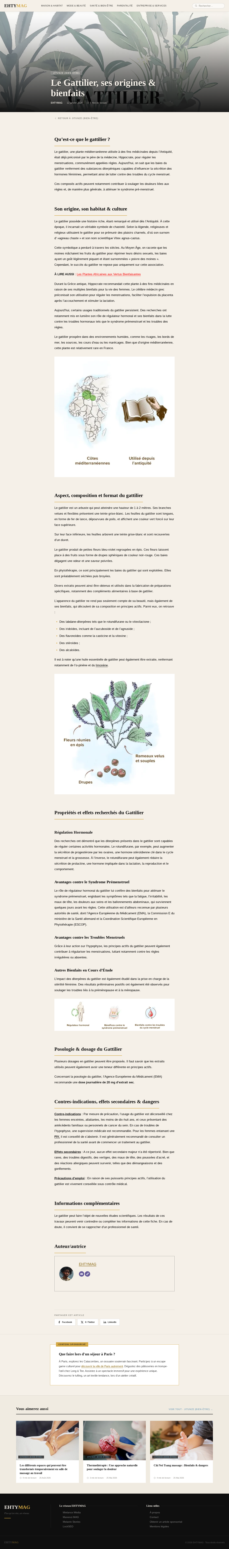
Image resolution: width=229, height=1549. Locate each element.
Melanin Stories (71, 1521)
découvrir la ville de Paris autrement (102, 1366)
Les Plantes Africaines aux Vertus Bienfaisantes (109, 274)
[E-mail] (81, 1274)
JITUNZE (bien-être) (66, 73)
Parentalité (125, 5)
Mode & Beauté (76, 5)
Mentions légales (159, 1526)
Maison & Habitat (52, 5)
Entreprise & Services (152, 5)
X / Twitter (90, 1322)
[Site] (87, 1274)
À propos (155, 1512)
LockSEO (68, 1526)
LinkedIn (112, 1322)
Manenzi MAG (71, 1517)
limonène (102, 665)
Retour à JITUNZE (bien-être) (78, 118)
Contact (154, 1517)
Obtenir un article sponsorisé (166, 1521)
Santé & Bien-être (101, 5)
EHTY (15, 5)
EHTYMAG (87, 1264)
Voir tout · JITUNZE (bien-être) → (191, 1409)
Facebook (67, 1322)
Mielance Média (72, 1512)
